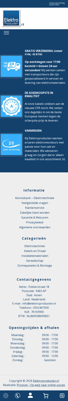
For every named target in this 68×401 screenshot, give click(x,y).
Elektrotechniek (34, 246)
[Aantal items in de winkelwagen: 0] (46, 395)
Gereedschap (34, 261)
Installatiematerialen (34, 256)
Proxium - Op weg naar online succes (41, 385)
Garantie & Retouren (34, 217)
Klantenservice (34, 208)
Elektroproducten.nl (46, 381)
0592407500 (41, 308)
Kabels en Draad (35, 251)
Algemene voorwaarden (34, 227)
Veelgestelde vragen (34, 203)
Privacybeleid (34, 222)
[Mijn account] (30, 396)
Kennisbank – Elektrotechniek (34, 198)
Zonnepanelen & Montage (34, 265)
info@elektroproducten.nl (39, 303)
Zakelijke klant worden (35, 213)
